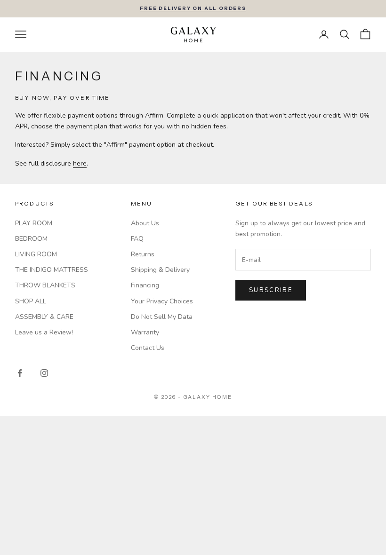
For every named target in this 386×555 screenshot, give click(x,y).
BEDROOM (31, 238)
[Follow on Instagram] (44, 373)
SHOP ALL (30, 301)
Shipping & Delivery (160, 269)
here (80, 163)
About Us (145, 223)
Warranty (145, 332)
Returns (142, 254)
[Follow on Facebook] (19, 373)
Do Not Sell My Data (162, 316)
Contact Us (147, 347)
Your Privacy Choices (162, 301)
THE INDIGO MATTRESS (51, 269)
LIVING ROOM (36, 254)
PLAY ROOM (33, 223)
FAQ (137, 238)
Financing (145, 285)
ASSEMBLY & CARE (44, 316)
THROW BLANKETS (45, 285)
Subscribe (270, 290)
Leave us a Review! (44, 332)
